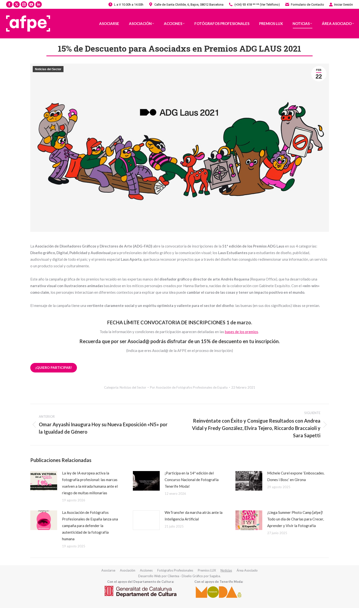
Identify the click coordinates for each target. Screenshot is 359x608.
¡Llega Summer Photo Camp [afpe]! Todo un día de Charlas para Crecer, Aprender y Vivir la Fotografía (295, 519)
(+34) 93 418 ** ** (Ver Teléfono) (257, 4)
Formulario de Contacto (307, 4)
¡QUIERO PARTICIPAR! (53, 367)
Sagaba (215, 576)
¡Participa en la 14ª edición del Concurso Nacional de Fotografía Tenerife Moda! (192, 479)
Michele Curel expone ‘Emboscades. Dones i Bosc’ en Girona (296, 476)
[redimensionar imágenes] (43, 481)
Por (189, 387)
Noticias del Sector (48, 69)
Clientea (173, 576)
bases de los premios (241, 331)
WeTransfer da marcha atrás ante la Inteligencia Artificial (193, 515)
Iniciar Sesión (343, 4)
